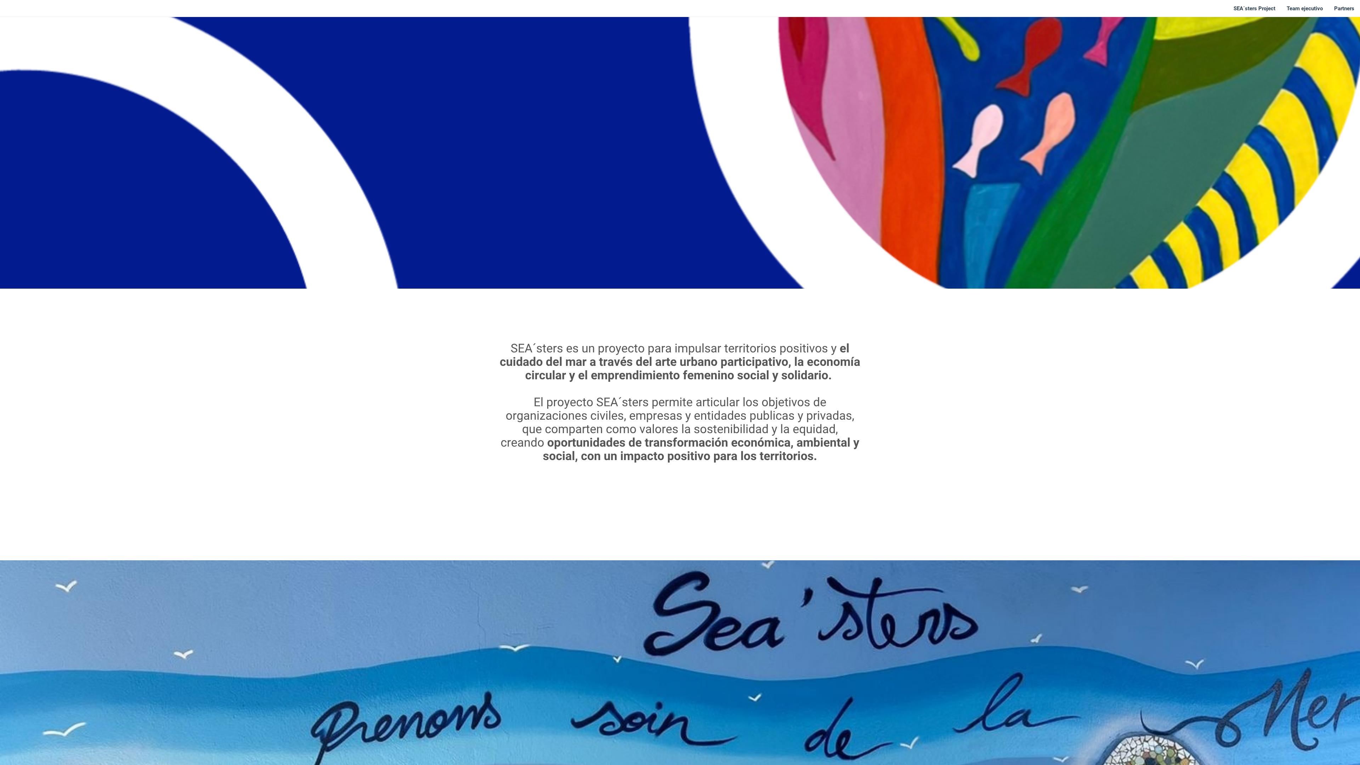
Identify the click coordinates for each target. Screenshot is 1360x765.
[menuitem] (1254, 8)
